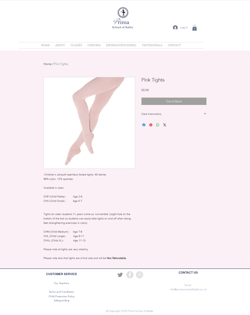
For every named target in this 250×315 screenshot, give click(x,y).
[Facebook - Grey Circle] (129, 274)
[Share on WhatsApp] (158, 125)
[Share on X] (165, 125)
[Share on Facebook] (144, 125)
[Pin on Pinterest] (151, 125)
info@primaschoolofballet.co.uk (188, 289)
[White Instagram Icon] (66, 278)
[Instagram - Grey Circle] (139, 274)
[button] (194, 28)
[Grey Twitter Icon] (120, 274)
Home (47, 64)
